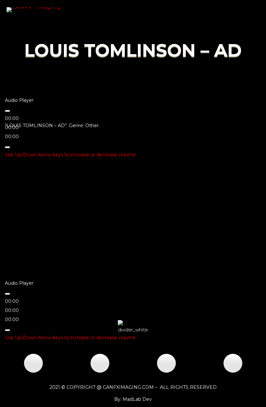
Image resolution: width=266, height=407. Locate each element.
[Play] (7, 111)
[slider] (71, 155)
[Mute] (7, 147)
